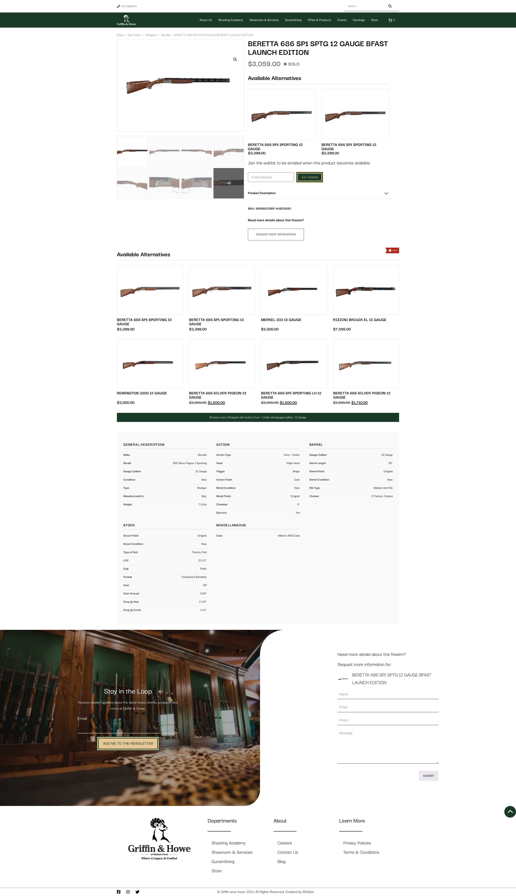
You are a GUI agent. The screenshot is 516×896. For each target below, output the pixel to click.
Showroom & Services (264, 20)
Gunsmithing (293, 20)
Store (374, 20)
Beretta (165, 35)
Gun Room (134, 35)
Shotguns (151, 35)
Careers (285, 843)
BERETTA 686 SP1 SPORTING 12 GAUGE (275, 147)
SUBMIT (428, 776)
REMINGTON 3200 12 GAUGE (142, 393)
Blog (281, 861)
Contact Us (288, 852)
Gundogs (359, 20)
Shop (120, 35)
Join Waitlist (309, 177)
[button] (235, 59)
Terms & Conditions (361, 852)
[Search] (390, 6)
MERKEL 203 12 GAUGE (281, 320)
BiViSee (308, 892)
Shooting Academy (230, 20)
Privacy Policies (357, 843)
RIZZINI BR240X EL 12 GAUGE (359, 320)
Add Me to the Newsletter (128, 743)
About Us (206, 20)
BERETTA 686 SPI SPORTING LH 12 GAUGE (291, 395)
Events (341, 20)
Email (82, 718)
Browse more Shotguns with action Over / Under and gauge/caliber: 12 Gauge (258, 417)
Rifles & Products (319, 20)
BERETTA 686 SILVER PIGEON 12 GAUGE (217, 395)
